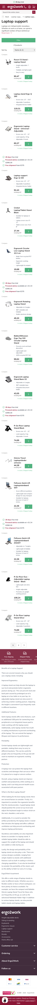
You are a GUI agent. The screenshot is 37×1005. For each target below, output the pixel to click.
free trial (11, 157)
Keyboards (5, 923)
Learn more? (30, 1001)
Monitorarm (6, 931)
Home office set (7, 940)
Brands (4, 934)
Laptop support (16, 17)
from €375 (14, 165)
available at (16, 160)
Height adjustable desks (10, 918)
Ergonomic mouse (8, 926)
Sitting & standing (8, 920)
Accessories (6, 937)
